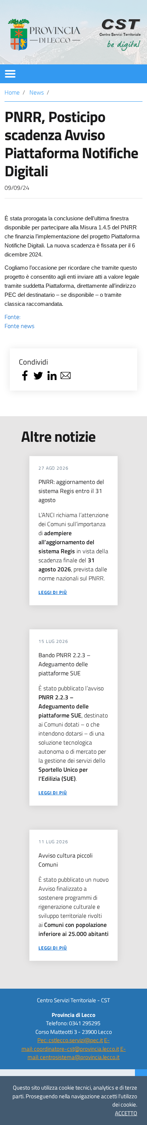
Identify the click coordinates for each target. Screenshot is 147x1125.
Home (12, 92)
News (36, 92)
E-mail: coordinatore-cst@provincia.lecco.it (70, 1044)
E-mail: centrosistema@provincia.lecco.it (77, 1053)
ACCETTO (126, 1113)
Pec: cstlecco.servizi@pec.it (70, 1040)
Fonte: (19, 321)
